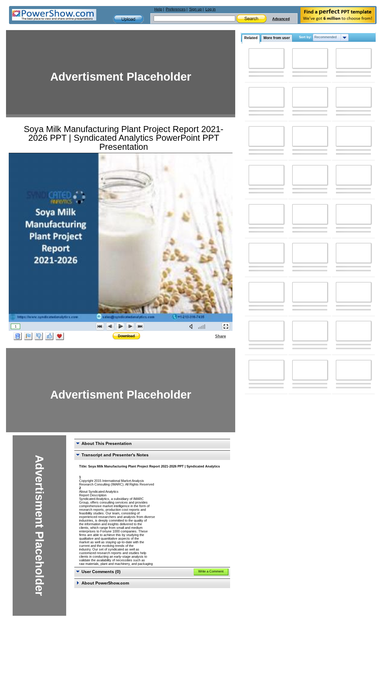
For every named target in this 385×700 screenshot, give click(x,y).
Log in (210, 9)
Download (126, 336)
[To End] (139, 326)
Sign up (195, 9)
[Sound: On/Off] (192, 326)
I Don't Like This (39, 336)
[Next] (129, 326)
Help (158, 9)
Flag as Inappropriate (28, 336)
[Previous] (110, 326)
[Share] (211, 336)
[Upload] (128, 19)
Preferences (176, 9)
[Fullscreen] (225, 326)
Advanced (281, 19)
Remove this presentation (18, 336)
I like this (49, 336)
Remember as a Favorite (60, 336)
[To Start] (100, 326)
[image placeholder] (266, 58)
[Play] (120, 326)
